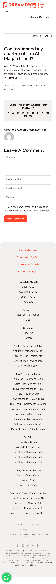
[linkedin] (38, 545)
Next (46, 35)
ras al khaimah (42, 85)
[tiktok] (28, 545)
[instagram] (23, 545)
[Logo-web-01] (23, 3)
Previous (36, 35)
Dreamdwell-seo (13, 85)
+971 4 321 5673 (35, 565)
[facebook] (18, 545)
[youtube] (33, 545)
